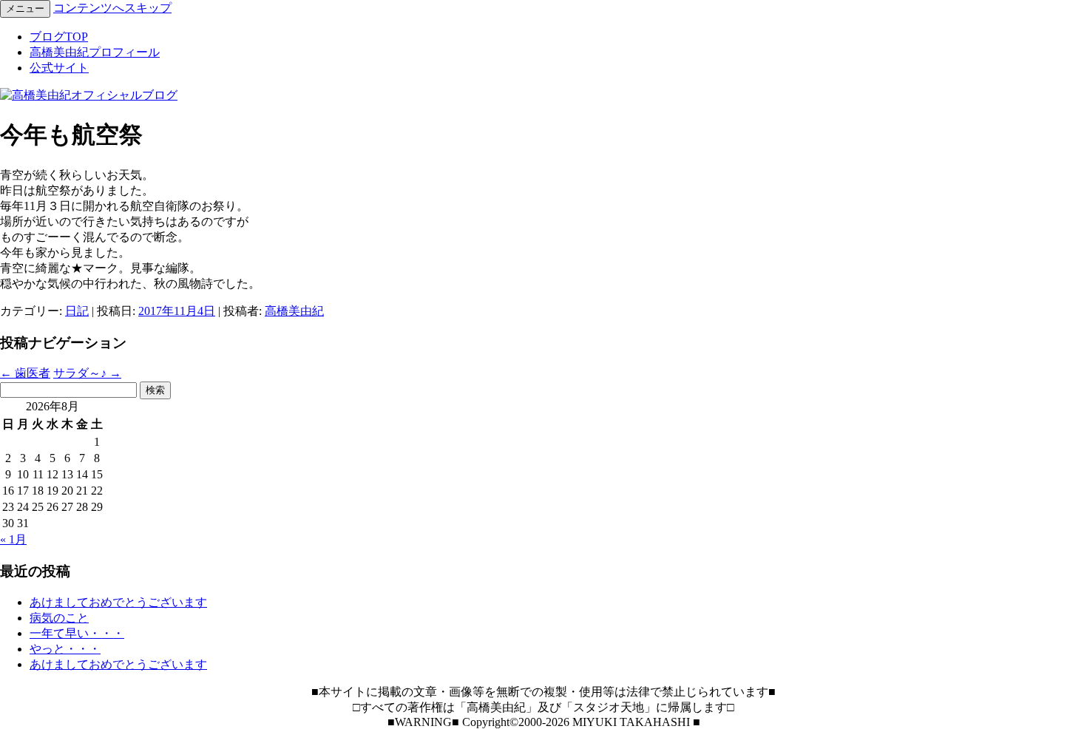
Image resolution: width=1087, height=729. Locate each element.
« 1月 (13, 539)
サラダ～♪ (87, 373)
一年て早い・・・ (77, 633)
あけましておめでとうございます (118, 602)
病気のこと (59, 617)
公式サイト (59, 67)
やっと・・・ (65, 648)
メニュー (25, 8)
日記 (77, 311)
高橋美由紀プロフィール (95, 52)
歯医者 (25, 373)
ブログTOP (59, 36)
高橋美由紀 (294, 311)
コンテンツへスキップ (112, 7)
